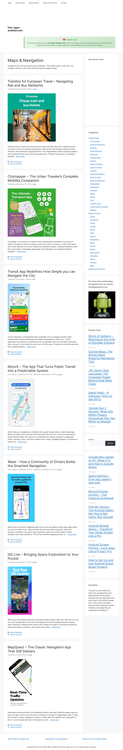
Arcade (93, 226)
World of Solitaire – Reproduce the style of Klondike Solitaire (101, 339)
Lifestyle (93, 171)
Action (92, 217)
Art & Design (95, 141)
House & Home (96, 167)
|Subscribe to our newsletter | (56, 739)
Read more (20, 156)
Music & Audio (95, 177)
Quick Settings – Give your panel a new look (99, 479)
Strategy (93, 262)
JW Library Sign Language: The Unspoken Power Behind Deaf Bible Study (100, 377)
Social (92, 194)
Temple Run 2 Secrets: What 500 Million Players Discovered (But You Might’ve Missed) (101, 414)
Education (94, 154)
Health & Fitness (96, 164)
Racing (92, 249)
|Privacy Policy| (101, 739)
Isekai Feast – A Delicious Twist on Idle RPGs (100, 396)
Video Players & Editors (99, 207)
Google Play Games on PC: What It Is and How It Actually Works (101, 462)
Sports (92, 197)
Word (92, 266)
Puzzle (92, 246)
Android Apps (20, 3)
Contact (63, 3)
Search (91, 440)
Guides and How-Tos (50, 3)
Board (92, 230)
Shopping (93, 190)
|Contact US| (24, 739)
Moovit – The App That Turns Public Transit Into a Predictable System (42, 369)
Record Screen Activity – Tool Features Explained (100, 495)
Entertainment (95, 158)
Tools (92, 200)
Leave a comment (15, 163)
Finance (93, 161)
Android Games (34, 3)
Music (92, 243)
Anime (92, 223)
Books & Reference (97, 145)
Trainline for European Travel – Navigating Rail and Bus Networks (40, 83)
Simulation (94, 256)
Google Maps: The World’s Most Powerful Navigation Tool (101, 356)
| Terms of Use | (88, 739)
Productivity (94, 187)
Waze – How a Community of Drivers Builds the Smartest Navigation (41, 464)
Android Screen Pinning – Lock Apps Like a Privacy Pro (101, 548)
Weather (93, 210)
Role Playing (94, 253)
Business (93, 148)
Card (92, 233)
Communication (96, 151)
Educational (94, 239)
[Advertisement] (69, 21)
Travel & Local (95, 203)
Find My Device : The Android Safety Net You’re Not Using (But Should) (101, 512)
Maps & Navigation (16, 161)
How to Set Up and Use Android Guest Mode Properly (100, 563)
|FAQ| (10, 739)
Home (10, 3)
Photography (95, 184)
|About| (15, 739)
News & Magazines (97, 181)
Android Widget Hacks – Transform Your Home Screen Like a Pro (100, 530)
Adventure (94, 220)
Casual (92, 236)
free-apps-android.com (15, 29)
